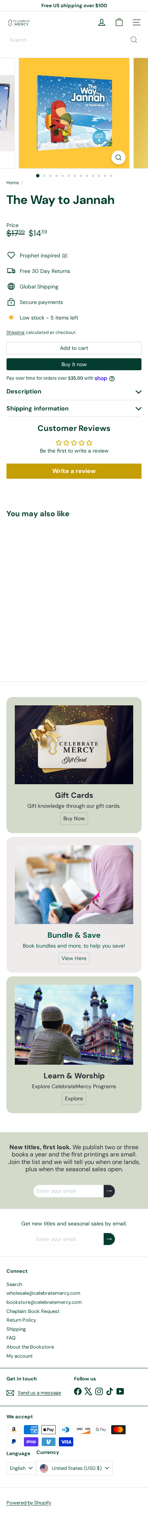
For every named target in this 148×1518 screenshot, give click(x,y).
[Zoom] (118, 157)
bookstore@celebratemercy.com (44, 1302)
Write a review (74, 471)
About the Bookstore (30, 1347)
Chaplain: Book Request (33, 1311)
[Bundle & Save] (74, 884)
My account (19, 1356)
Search (14, 1284)
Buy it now (74, 364)
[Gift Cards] (74, 744)
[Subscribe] (109, 1191)
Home (12, 182)
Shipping (15, 332)
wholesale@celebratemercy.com (43, 1293)
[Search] (134, 39)
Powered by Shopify (28, 1502)
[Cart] (119, 22)
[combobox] (74, 39)
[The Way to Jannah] (53, 587)
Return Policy (21, 1320)
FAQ (11, 1338)
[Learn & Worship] (74, 1024)
